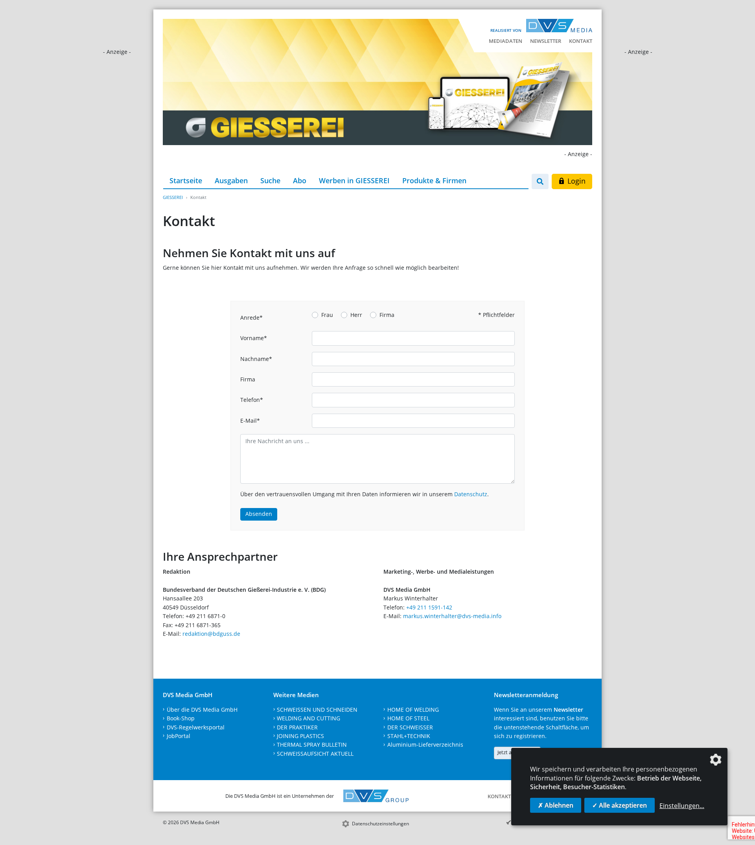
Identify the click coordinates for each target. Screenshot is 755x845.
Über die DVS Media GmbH (202, 709)
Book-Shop (181, 718)
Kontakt (580, 40)
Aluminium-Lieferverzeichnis (425, 744)
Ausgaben (231, 180)
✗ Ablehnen (555, 805)
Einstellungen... (681, 805)
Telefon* (251, 399)
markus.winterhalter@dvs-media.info (452, 616)
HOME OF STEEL (408, 718)
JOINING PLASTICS (300, 736)
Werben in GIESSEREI (354, 180)
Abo (299, 180)
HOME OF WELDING (413, 709)
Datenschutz (470, 494)
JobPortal (178, 736)
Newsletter (545, 40)
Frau (327, 314)
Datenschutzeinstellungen (380, 823)
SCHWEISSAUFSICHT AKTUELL (315, 753)
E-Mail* (250, 420)
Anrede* (251, 317)
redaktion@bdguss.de (211, 633)
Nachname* (256, 359)
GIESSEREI (173, 197)
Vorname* (253, 338)
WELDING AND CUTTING (308, 718)
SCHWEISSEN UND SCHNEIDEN (317, 709)
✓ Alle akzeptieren (619, 805)
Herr (356, 314)
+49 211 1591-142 (429, 607)
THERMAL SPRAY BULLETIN (312, 744)
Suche (270, 180)
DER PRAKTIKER (297, 727)
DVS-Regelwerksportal (196, 727)
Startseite (185, 180)
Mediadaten (505, 40)
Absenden (258, 513)
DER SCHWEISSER (410, 727)
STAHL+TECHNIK (408, 736)
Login (575, 181)
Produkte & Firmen (434, 180)
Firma (386, 314)
